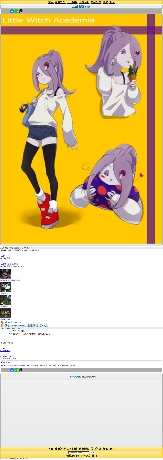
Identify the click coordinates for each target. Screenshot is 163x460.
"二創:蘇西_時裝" (75, 377)
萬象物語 (4, 306)
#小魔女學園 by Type (8, 359)
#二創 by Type (5, 356)
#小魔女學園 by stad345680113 (12, 266)
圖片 (112, 2)
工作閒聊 (72, 2)
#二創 (2, 256)
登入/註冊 (89, 455)
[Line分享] (16, 11)
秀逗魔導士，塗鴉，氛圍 (10, 280)
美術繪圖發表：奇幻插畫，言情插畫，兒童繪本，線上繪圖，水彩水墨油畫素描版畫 (43, 366)
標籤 (105, 2)
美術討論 (96, 2)
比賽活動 (84, 2)
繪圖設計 (60, 2)
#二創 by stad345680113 (9, 264)
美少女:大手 (5, 319)
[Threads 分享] (21, 11)
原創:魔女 (4, 293)
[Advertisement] (81, 413)
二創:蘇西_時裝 (81, 6)
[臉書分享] (12, 11)
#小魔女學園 (5, 258)
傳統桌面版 (73, 455)
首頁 (51, 2)
